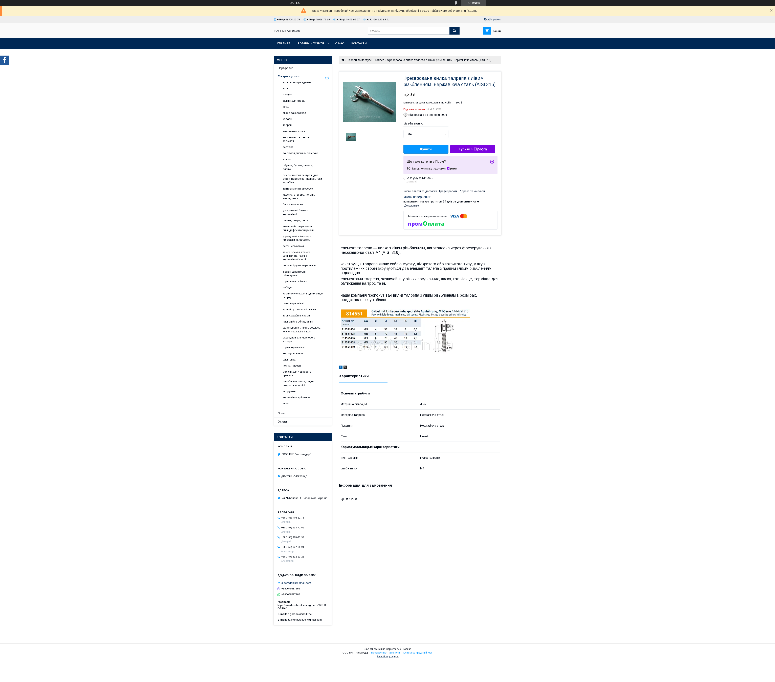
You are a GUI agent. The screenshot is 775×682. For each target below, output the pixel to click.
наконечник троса (294, 131)
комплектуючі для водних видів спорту (303, 295)
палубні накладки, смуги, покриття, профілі (298, 383)
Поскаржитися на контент (385, 652)
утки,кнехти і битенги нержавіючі (295, 212)
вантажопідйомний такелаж (300, 153)
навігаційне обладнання (298, 321)
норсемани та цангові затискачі (296, 139)
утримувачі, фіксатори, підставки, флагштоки (297, 238)
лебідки (287, 287)
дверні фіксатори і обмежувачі (294, 273)
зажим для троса (294, 100)
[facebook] (340, 367)
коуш (286, 106)
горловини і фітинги (295, 281)
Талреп (379, 60)
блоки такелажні (293, 204)
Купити (426, 149)
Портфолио (285, 68)
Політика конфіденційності (417, 652)
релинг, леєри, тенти (295, 220)
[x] (345, 367)
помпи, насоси (292, 365)
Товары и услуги (310, 43)
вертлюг (288, 147)
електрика (289, 359)
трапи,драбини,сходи (296, 315)
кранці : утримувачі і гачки (299, 309)
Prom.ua (406, 649)
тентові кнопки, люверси (298, 188)
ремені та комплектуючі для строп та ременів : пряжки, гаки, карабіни (303, 179)
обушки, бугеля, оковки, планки (298, 167)
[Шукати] (454, 31)
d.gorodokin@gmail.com (296, 582)
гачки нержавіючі (293, 303)
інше (285, 403)
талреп (287, 124)
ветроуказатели (293, 353)
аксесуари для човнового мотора (299, 339)
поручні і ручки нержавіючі (299, 265)
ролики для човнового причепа (297, 373)
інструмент (289, 391)
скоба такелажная (294, 112)
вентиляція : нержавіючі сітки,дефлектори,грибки (298, 228)
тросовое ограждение (297, 82)
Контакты (359, 43)
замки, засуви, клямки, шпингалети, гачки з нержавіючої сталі (297, 256)
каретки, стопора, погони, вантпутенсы (299, 196)
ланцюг (287, 94)
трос (286, 88)
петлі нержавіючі (293, 246)
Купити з (466, 149)
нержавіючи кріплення (296, 397)
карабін (287, 118)
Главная (283, 43)
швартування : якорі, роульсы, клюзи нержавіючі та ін (302, 329)
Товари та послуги (359, 60)
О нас (339, 43)
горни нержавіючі (294, 347)
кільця (287, 159)
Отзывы (283, 421)
